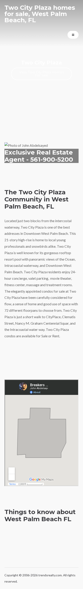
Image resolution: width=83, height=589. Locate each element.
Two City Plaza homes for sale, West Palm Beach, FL (39, 14)
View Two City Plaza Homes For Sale (41, 73)
